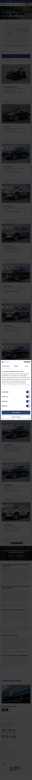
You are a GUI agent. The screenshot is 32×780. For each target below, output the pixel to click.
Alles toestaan (16, 412)
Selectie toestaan (16, 417)
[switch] (28, 397)
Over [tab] (26, 366)
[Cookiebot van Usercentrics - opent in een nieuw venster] (23, 362)
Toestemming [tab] (5, 366)
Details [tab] (16, 366)
